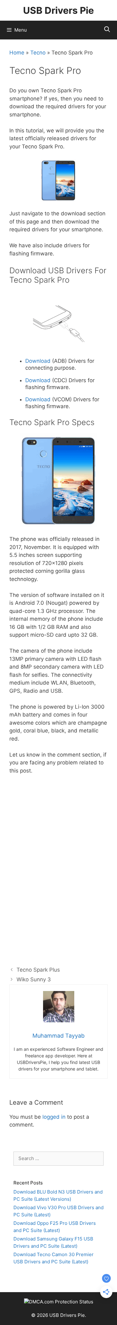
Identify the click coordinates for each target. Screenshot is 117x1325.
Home (16, 52)
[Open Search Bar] (107, 29)
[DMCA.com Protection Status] (58, 1302)
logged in (54, 1117)
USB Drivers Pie (58, 10)
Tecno (38, 52)
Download (38, 361)
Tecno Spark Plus (38, 970)
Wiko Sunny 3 (34, 979)
